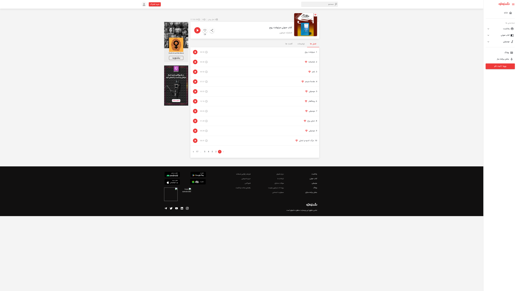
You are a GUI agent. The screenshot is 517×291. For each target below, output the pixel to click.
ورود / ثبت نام (500, 66)
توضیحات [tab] (301, 44)
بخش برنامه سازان (311, 192)
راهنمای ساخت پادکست (243, 188)
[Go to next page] (193, 151)
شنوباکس (248, 183)
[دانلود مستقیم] (172, 175)
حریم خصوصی (246, 178)
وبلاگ (315, 188)
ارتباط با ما (280, 178)
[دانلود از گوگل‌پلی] (198, 175)
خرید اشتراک (154, 4)
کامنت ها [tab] (288, 44)
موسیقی (314, 183)
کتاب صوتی (313, 178)
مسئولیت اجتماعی (278, 192)
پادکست (314, 174)
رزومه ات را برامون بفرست (276, 188)
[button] (500, 29)
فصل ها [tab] (313, 44)
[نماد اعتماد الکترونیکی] (171, 195)
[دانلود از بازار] (198, 182)
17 (197, 151)
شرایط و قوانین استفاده (243, 174)
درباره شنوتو (280, 174)
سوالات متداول (279, 183)
